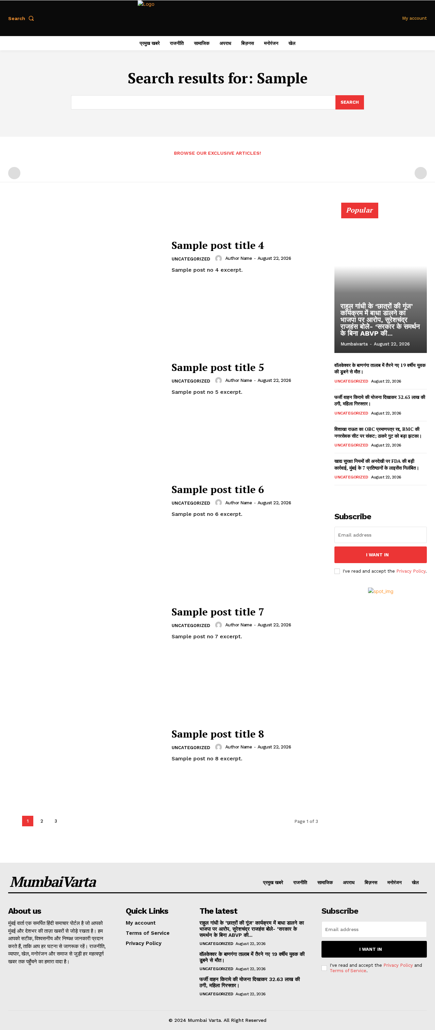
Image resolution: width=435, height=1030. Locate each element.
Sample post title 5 (218, 367)
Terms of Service (348, 970)
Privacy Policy (410, 571)
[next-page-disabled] (421, 173)
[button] (22, 18)
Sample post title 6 (218, 489)
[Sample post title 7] (85, 623)
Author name (238, 258)
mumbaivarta (354, 344)
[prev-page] (14, 173)
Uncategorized (191, 258)
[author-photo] (219, 258)
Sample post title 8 (218, 734)
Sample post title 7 (218, 612)
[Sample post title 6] (85, 501)
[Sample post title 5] (85, 379)
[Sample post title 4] (85, 257)
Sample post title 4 (218, 245)
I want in (377, 554)
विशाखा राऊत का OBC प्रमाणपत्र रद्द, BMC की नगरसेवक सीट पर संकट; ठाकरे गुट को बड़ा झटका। (378, 432)
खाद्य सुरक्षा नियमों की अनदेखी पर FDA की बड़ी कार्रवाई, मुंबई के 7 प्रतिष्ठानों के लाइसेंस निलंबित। (376, 464)
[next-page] (349, 494)
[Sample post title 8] (85, 745)
